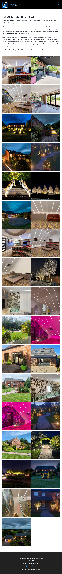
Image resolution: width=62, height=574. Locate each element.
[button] (16, 70)
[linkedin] (35, 566)
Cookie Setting (35, 569)
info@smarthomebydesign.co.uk (31, 563)
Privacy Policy (26, 569)
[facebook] (26, 566)
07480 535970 (31, 561)
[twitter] (29, 566)
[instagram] (32, 566)
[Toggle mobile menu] (59, 4)
